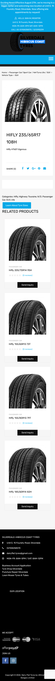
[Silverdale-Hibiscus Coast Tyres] (27, 51)
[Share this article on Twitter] (28, 169)
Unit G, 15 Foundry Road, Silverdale (27, 22)
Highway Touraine (28, 196)
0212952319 (38, 30)
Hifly (16, 196)
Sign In (28, 18)
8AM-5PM (24, 26)
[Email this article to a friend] (44, 169)
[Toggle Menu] (51, 59)
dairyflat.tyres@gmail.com (19, 553)
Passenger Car (15, 267)
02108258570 (26, 30)
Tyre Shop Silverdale (12, 569)
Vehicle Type (7, 75)
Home (4, 72)
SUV (8, 200)
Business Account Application (16, 565)
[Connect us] (5, 660)
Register (36, 18)
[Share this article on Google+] (33, 169)
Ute (13, 200)
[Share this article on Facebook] (22, 169)
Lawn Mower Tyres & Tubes (15, 575)
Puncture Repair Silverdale (15, 572)
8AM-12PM (38, 26)
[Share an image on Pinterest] (39, 169)
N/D (39, 196)
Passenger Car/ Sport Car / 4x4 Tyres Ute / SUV (29, 72)
